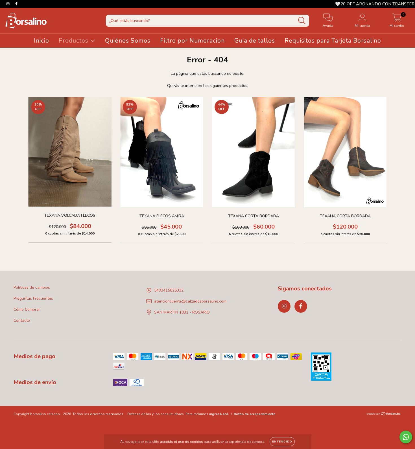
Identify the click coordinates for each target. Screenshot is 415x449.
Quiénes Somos (127, 41)
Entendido (282, 442)
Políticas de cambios (32, 287)
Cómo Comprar (27, 309)
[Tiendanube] (383, 414)
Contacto (22, 320)
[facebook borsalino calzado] (16, 3)
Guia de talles (254, 41)
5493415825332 (169, 290)
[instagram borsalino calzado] (8, 3)
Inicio (41, 41)
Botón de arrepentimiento (255, 414)
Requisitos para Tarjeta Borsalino (333, 41)
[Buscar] (302, 20)
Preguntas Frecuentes (33, 298)
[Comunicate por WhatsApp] (405, 437)
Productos (74, 41)
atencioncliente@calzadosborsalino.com (190, 301)
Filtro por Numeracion (192, 41)
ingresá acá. (219, 414)
